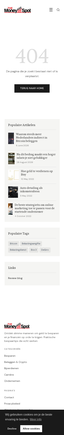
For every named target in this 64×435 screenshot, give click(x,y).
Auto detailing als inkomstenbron (31, 189)
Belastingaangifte (31, 243)
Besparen (9, 355)
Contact (9, 397)
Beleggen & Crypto (15, 362)
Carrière (9, 374)
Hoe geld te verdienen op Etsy (37, 173)
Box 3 (34, 249)
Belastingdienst (18, 249)
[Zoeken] (58, 9)
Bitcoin (13, 243)
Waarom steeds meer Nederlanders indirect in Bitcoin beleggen (31, 138)
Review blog (15, 278)
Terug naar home (32, 88)
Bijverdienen (11, 368)
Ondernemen (12, 381)
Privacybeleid (12, 403)
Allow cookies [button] (31, 428)
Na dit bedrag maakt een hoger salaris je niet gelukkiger (36, 156)
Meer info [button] (36, 419)
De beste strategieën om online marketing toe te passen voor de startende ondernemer (35, 208)
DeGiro (45, 249)
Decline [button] (12, 428)
